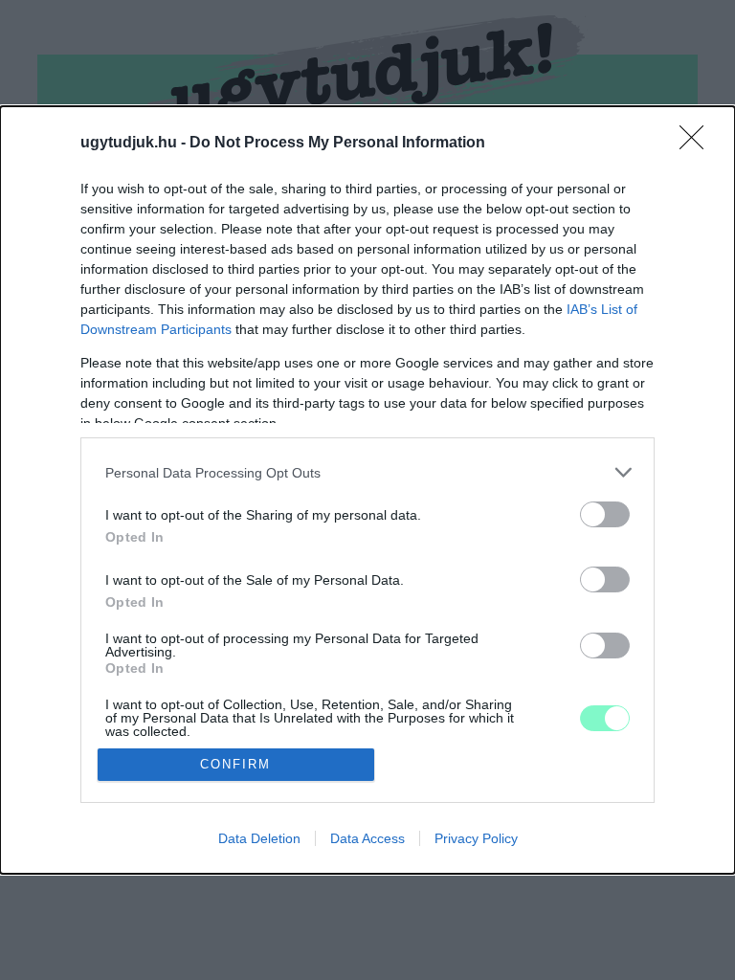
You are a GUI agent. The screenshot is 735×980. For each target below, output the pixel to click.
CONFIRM (235, 764)
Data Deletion (259, 838)
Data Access (367, 838)
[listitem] (367, 472)
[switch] (605, 514)
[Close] (697, 143)
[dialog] (367, 489)
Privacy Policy (476, 838)
